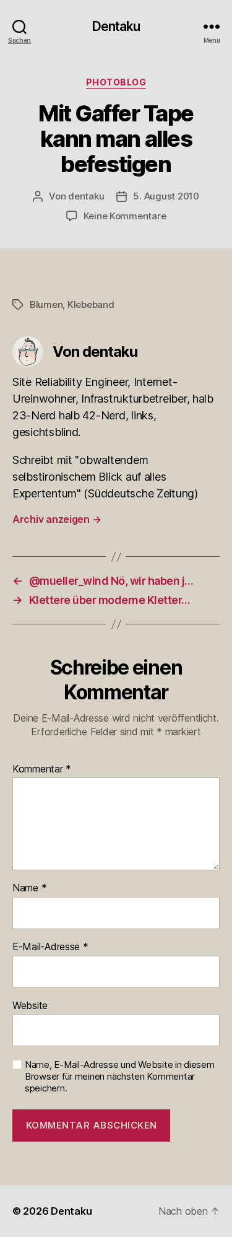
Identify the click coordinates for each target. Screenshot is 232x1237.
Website (30, 1006)
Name (29, 888)
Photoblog (116, 82)
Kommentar (41, 769)
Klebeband (90, 304)
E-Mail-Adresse (50, 947)
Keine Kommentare (125, 216)
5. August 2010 (166, 196)
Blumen (46, 304)
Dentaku (116, 26)
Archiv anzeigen (56, 519)
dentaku (86, 196)
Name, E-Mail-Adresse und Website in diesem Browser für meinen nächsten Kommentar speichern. (120, 1076)
